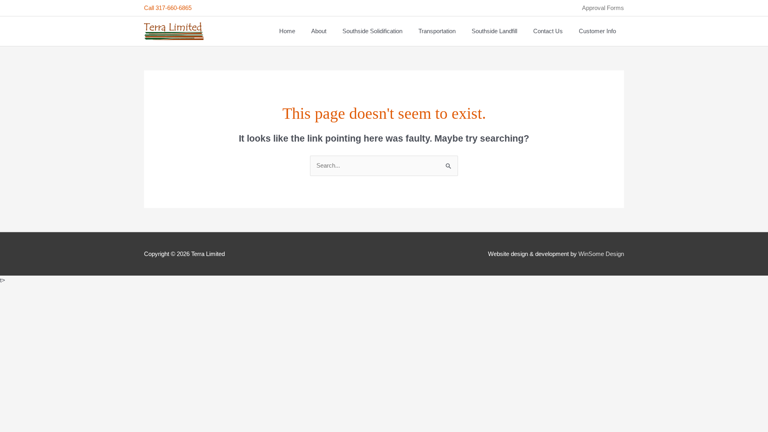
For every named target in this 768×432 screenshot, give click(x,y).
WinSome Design (601, 253)
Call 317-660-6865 (168, 7)
